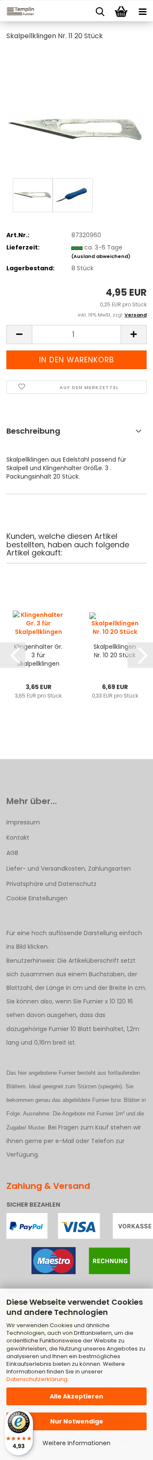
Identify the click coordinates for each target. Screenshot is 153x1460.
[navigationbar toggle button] (142, 11)
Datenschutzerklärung (37, 1379)
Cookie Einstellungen (37, 898)
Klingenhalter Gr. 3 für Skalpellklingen (38, 655)
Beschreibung (33, 431)
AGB (12, 853)
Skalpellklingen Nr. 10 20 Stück (115, 650)
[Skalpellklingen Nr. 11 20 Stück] (76, 112)
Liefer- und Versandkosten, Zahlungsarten (68, 868)
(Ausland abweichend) (100, 256)
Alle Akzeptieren (76, 1396)
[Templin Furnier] (17, 11)
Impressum (23, 822)
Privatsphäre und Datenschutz (51, 884)
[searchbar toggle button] (99, 11)
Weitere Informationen (76, 1443)
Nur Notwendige (76, 1421)
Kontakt (17, 837)
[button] (19, 334)
